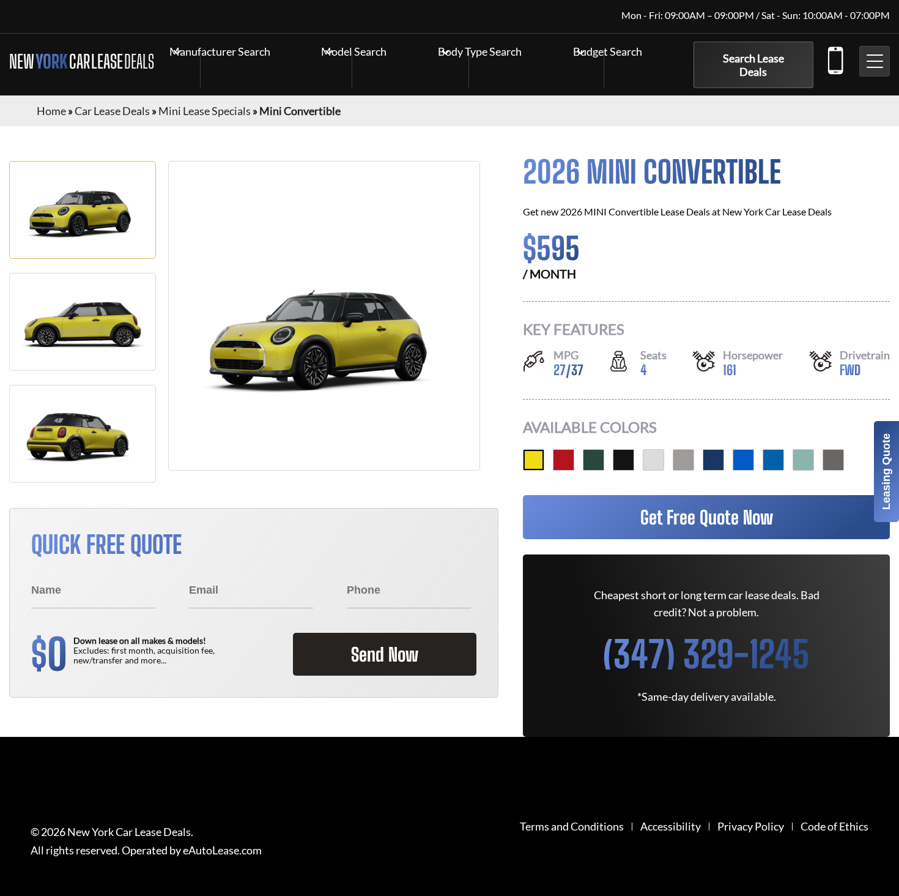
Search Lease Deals (753, 64)
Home (51, 111)
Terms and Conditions (572, 827)
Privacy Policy (750, 827)
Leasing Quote (886, 471)
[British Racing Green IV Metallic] (593, 460)
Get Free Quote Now (706, 517)
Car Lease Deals (112, 111)
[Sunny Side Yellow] (533, 460)
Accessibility (670, 827)
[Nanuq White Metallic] (653, 460)
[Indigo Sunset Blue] (713, 460)
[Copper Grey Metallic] (833, 460)
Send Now (384, 654)
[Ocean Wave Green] (803, 460)
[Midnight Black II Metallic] (623, 460)
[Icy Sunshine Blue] (773, 460)
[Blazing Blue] (743, 460)
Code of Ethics (834, 827)
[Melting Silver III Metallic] (683, 460)
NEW (81, 61)
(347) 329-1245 (835, 58)
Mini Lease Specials (204, 111)
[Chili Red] (563, 460)
